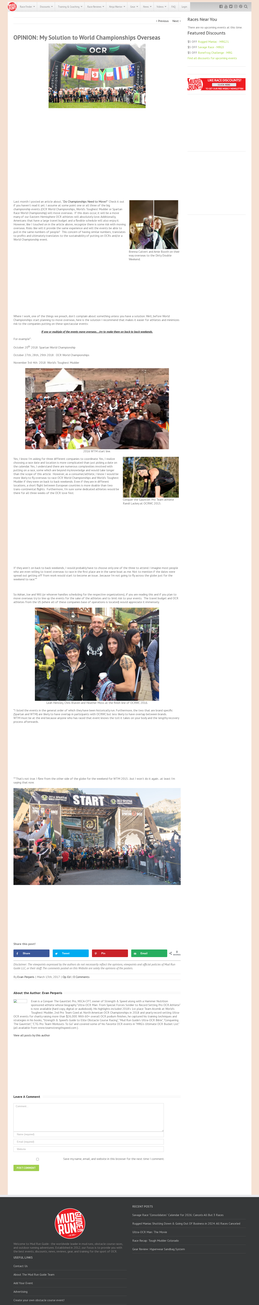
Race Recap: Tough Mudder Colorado (155, 1240)
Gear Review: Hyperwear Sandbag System (158, 1249)
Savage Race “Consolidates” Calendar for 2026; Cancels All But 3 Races (178, 1215)
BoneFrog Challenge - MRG (215, 52)
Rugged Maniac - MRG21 (213, 41)
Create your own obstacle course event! (38, 1300)
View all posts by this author (31, 1035)
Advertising (20, 1291)
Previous (163, 21)
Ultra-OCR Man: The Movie (149, 1232)
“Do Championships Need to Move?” (85, 201)
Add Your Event (23, 1283)
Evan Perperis (25, 977)
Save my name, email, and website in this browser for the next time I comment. (113, 1159)
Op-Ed (67, 977)
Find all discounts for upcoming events (212, 58)
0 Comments (81, 977)
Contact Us (20, 1266)
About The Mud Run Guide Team (33, 1274)
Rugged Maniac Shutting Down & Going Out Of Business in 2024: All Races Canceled (186, 1223)
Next (175, 21)
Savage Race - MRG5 (211, 47)
